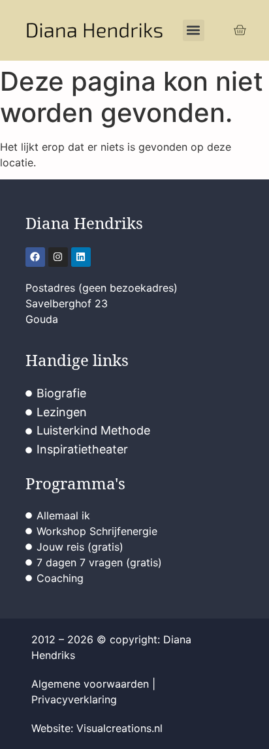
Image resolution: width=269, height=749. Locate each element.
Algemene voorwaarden (90, 683)
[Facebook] (35, 257)
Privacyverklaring (74, 699)
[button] (193, 30)
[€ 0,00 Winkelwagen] (239, 30)
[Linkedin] (81, 257)
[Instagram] (58, 257)
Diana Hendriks (84, 223)
